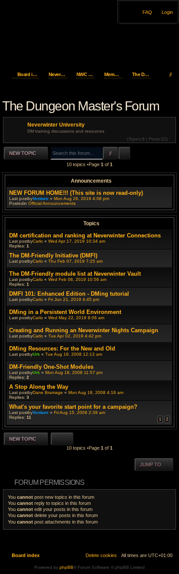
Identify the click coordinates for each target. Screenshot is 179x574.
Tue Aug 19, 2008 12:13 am (73, 354)
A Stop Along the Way (38, 387)
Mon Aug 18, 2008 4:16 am (95, 392)
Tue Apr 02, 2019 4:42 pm (74, 336)
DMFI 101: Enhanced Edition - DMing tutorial (69, 293)
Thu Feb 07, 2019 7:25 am (75, 261)
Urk (36, 354)
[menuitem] (164, 12)
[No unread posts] (171, 139)
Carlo (38, 241)
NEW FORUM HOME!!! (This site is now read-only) (76, 193)
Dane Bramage (48, 392)
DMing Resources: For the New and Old (62, 348)
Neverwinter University (56, 125)
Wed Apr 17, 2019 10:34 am (76, 241)
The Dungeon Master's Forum (80, 106)
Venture (41, 198)
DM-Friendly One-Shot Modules (51, 367)
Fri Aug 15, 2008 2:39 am (79, 412)
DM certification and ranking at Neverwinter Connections (85, 235)
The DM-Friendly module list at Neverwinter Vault (75, 273)
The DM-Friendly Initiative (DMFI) (53, 255)
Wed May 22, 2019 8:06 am (76, 317)
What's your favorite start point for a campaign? (73, 407)
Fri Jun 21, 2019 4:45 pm (73, 299)
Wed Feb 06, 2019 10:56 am (77, 279)
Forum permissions (49, 482)
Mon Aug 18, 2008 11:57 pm (74, 372)
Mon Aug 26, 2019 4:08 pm (81, 198)
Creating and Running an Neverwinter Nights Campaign (83, 330)
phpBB (66, 567)
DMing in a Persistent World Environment (65, 312)
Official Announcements (52, 203)
